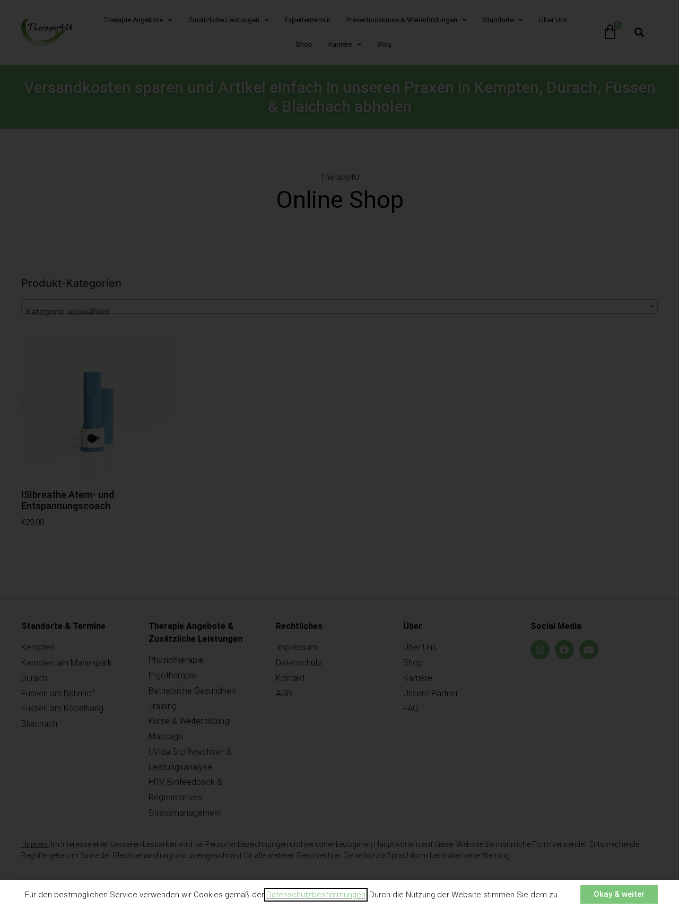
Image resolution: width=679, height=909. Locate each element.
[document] (339, 454)
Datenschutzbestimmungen (315, 894)
